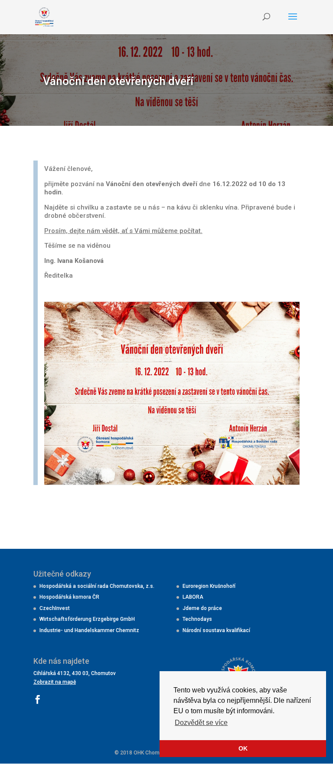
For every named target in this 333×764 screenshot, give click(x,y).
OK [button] (243, 748)
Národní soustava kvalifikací (216, 630)
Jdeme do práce (202, 608)
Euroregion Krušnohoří (209, 586)
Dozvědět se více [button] (201, 722)
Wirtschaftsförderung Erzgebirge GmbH (87, 619)
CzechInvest (54, 608)
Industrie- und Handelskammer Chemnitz (89, 630)
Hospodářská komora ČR (69, 597)
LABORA (193, 597)
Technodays (197, 619)
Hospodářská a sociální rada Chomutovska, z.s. (96, 586)
